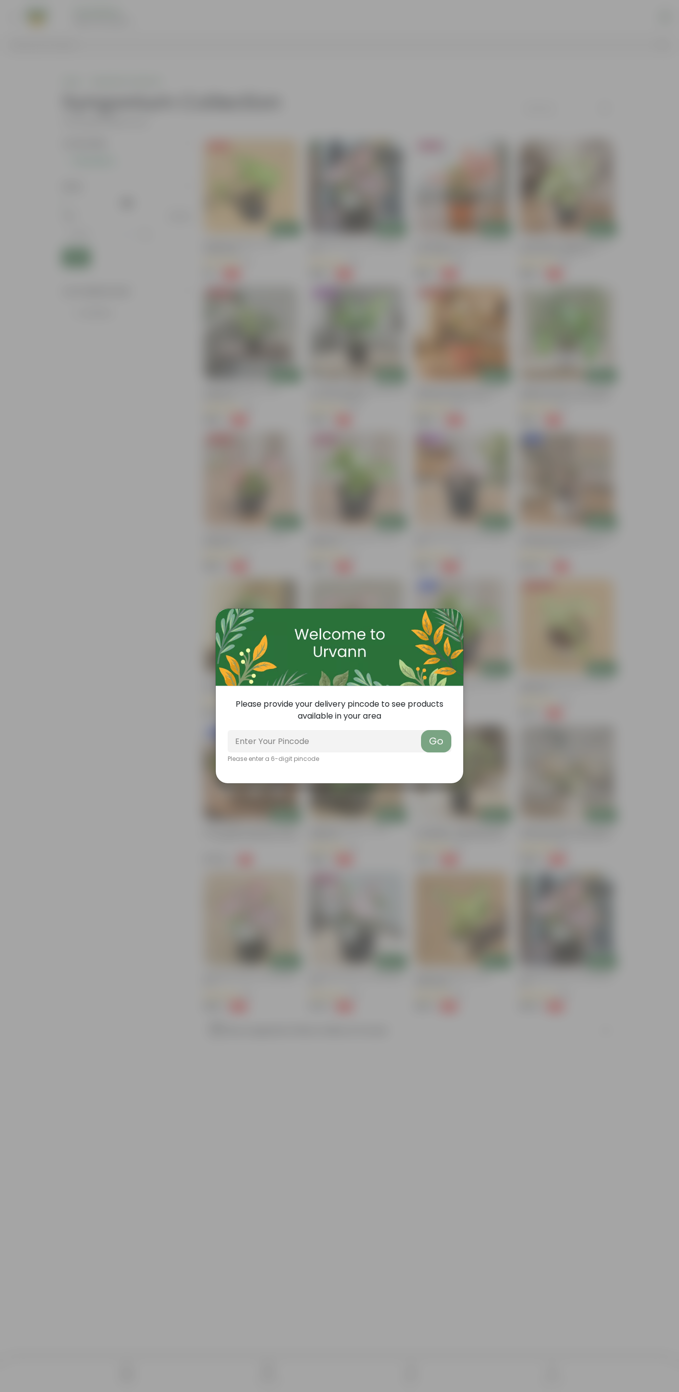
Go (436, 741)
